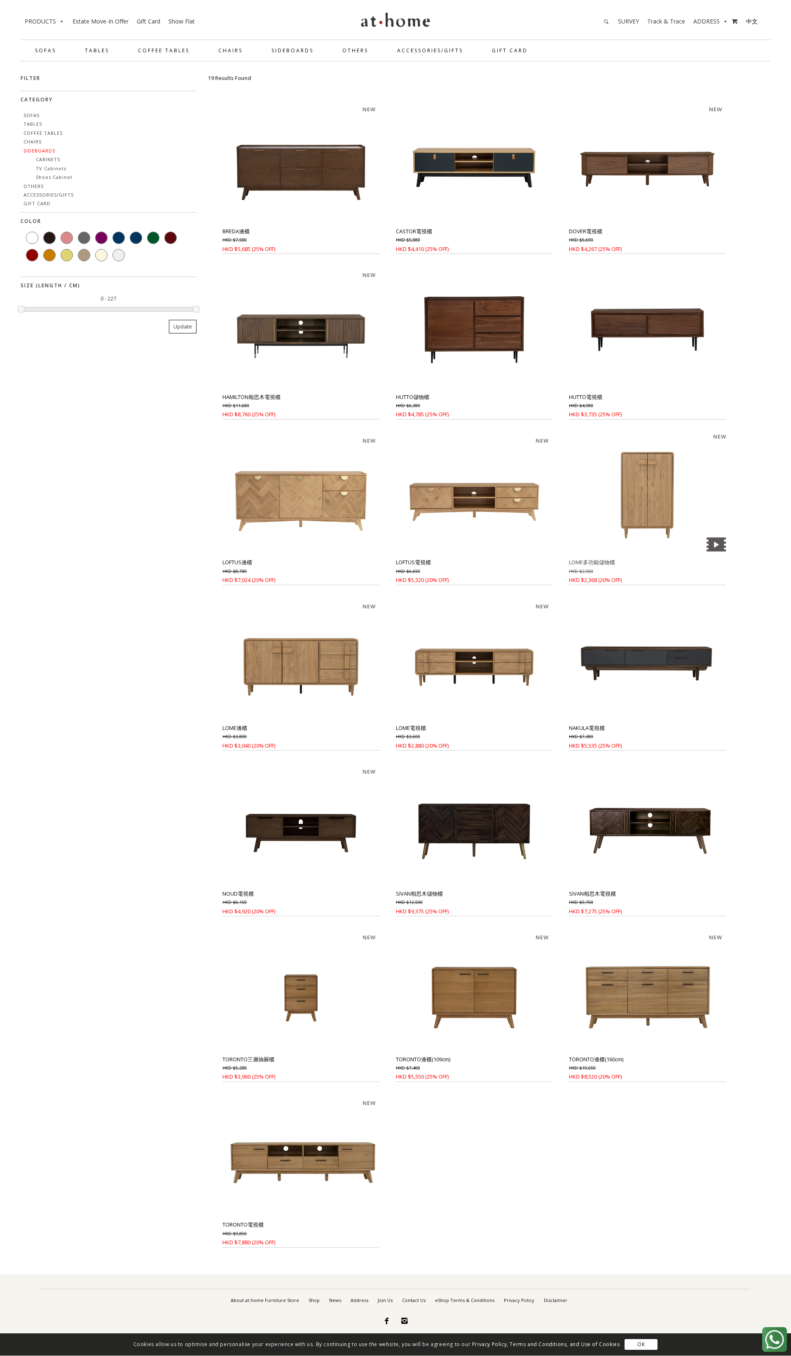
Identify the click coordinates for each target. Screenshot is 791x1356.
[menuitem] (265, 1300)
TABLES (97, 50)
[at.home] (395, 18)
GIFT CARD (510, 50)
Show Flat (181, 21)
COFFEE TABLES (164, 50)
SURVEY (628, 21)
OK (641, 1344)
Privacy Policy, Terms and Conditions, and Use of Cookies (546, 1344)
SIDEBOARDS (292, 50)
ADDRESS (706, 21)
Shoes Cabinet (54, 177)
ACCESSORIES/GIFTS (430, 50)
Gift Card (148, 21)
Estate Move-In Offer (101, 21)
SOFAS (45, 50)
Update (182, 326)
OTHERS (355, 50)
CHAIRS (230, 50)
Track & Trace (666, 21)
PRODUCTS (40, 21)
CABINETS (48, 159)
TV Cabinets (51, 168)
